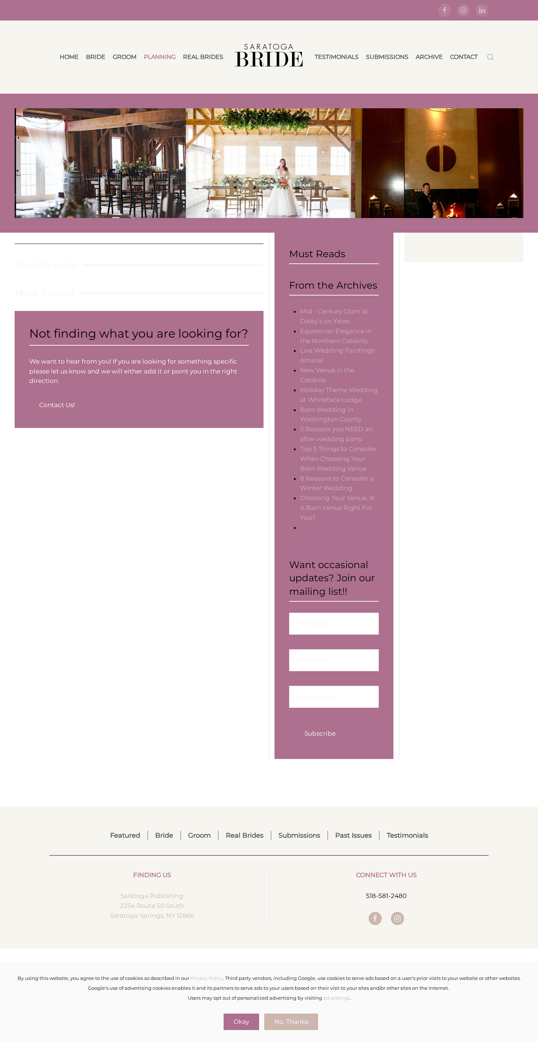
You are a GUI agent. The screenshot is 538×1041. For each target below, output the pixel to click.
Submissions (387, 56)
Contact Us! (57, 405)
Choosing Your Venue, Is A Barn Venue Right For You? (337, 507)
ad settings (336, 998)
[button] (490, 57)
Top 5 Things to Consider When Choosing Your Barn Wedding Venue (338, 458)
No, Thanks (291, 1021)
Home (69, 56)
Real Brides (203, 56)
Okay (241, 1021)
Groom (125, 56)
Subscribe (320, 733)
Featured (125, 835)
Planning (160, 56)
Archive (429, 56)
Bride (95, 56)
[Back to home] (269, 57)
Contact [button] (464, 56)
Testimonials (337, 56)
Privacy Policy (206, 978)
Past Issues (353, 835)
